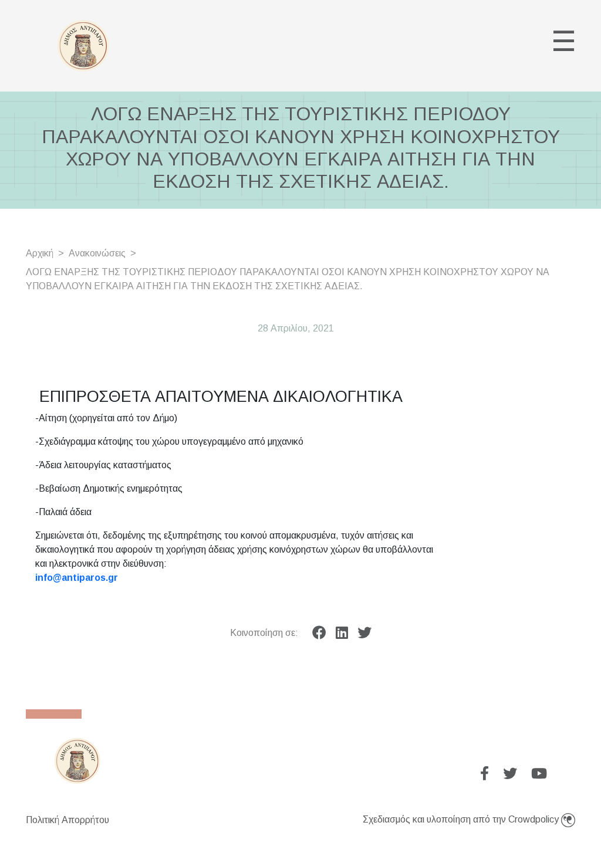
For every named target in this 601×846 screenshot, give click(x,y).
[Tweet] (364, 633)
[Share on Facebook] (319, 633)
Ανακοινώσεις (97, 253)
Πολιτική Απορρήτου (67, 820)
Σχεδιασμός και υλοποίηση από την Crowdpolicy (462, 819)
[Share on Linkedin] (342, 633)
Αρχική (39, 253)
